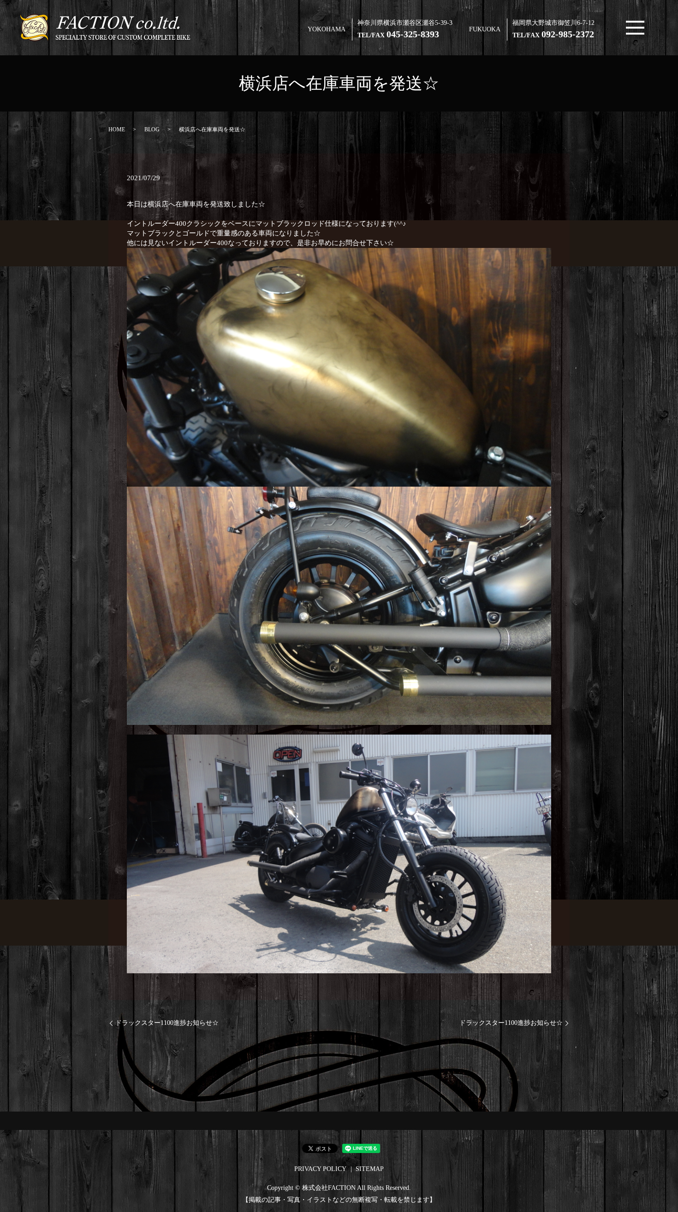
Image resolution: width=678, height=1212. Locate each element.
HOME (116, 129)
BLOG (152, 129)
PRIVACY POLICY (320, 1168)
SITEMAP (370, 1168)
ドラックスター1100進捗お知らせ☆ (167, 1022)
